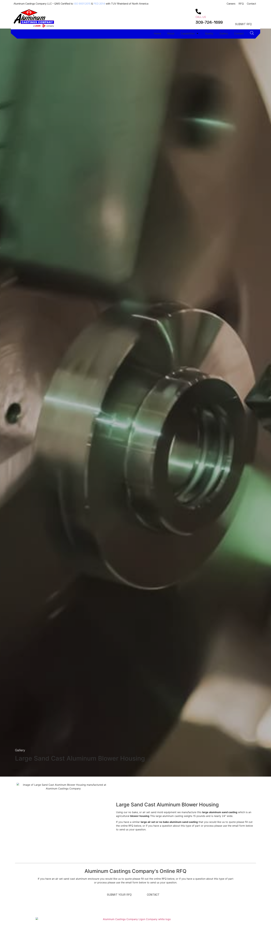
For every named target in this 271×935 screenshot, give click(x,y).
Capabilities (188, 33)
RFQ (241, 3)
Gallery (224, 33)
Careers (231, 3)
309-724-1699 (209, 22)
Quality (209, 33)
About (170, 33)
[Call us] (198, 11)
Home (157, 33)
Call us (201, 17)
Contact (251, 3)
